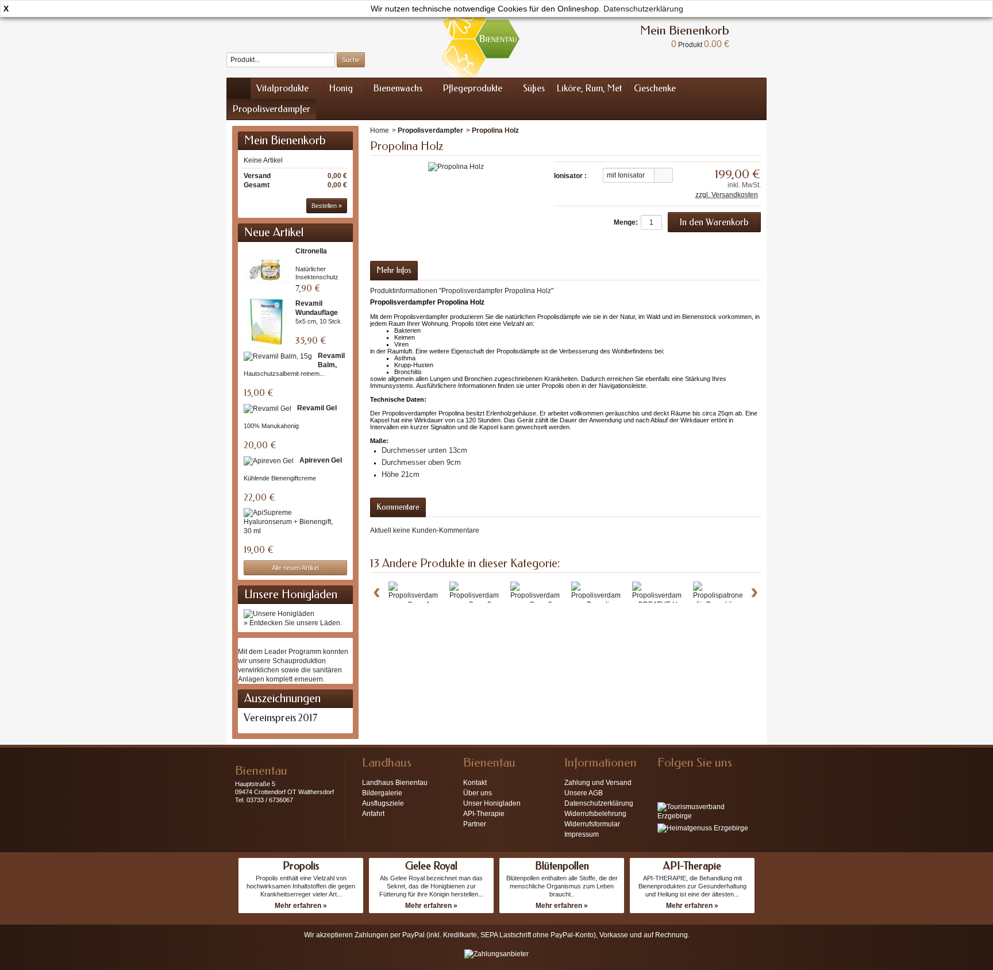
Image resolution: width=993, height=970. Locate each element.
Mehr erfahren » (301, 906)
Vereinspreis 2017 (280, 717)
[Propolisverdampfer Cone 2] (480, 595)
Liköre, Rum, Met (589, 88)
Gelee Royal (431, 866)
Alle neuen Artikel (295, 567)
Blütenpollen (562, 866)
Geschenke (655, 88)
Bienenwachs (398, 88)
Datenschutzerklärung (643, 8)
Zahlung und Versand (598, 783)
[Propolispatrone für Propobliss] (718, 595)
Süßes (534, 88)
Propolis (301, 866)
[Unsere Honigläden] (279, 613)
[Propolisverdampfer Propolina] (602, 595)
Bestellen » (326, 205)
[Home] (238, 88)
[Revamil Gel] (267, 408)
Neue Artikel (273, 232)
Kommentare (397, 507)
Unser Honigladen (492, 803)
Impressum (581, 834)
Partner (474, 824)
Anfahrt (373, 814)
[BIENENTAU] (480, 39)
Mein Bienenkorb (285, 140)
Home (379, 130)
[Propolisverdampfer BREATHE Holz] (663, 595)
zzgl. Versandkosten (726, 195)
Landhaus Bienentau (395, 783)
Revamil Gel (317, 408)
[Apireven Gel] (269, 460)
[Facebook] (665, 780)
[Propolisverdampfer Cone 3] (541, 595)
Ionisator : (570, 176)
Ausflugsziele (383, 803)
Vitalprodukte (282, 88)
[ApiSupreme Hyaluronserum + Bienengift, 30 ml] (292, 522)
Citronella (311, 251)
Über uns (477, 793)
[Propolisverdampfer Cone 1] (419, 595)
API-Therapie (484, 814)
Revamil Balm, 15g (331, 365)
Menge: (626, 222)
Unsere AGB (583, 793)
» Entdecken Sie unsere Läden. (293, 623)
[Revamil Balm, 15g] (278, 356)
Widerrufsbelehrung (595, 814)
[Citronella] (267, 269)
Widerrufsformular (592, 824)
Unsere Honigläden (290, 594)
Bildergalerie (382, 793)
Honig (341, 88)
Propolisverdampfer (271, 108)
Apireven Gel (320, 460)
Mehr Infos (393, 270)
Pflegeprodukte (472, 88)
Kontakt (475, 783)
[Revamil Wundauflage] (267, 322)
